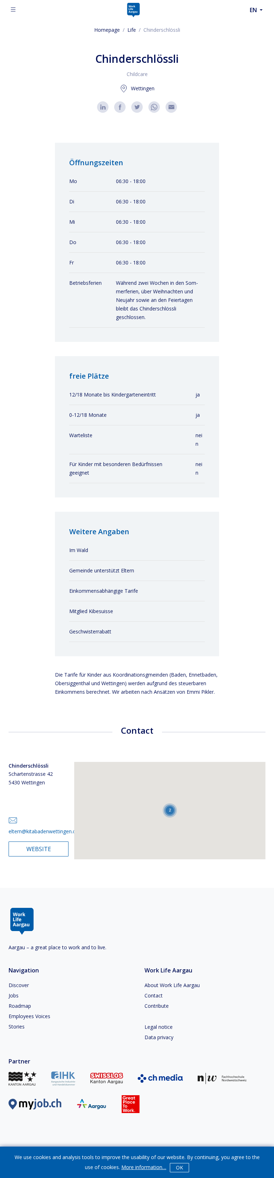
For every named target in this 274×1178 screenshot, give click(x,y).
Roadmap (20, 1005)
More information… (143, 1167)
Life (131, 29)
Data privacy (158, 1037)
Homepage (107, 29)
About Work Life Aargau (172, 985)
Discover (19, 985)
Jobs (14, 995)
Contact (153, 995)
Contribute (156, 1005)
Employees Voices (29, 1016)
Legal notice (158, 1026)
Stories (17, 1026)
